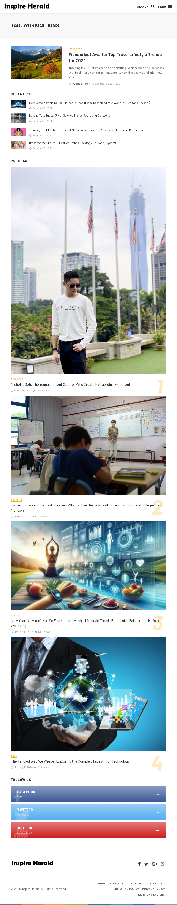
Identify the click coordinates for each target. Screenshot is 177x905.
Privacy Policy (153, 889)
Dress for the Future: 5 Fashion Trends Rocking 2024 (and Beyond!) (72, 143)
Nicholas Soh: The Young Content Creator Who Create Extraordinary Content (70, 384)
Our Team (133, 883)
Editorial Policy (126, 889)
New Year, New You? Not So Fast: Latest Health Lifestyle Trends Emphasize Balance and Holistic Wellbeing (85, 623)
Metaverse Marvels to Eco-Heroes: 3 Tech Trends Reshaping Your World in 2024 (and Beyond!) (89, 102)
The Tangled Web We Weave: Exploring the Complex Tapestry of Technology (70, 761)
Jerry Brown (81, 83)
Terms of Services (150, 894)
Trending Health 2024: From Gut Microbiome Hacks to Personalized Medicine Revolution (86, 130)
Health (16, 615)
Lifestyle (75, 48)
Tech (14, 756)
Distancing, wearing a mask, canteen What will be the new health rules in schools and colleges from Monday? (87, 507)
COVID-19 (16, 499)
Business (17, 379)
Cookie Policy (154, 883)
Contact (116, 883)
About (102, 883)
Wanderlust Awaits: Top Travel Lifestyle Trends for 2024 (115, 57)
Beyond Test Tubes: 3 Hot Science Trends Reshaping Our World (69, 115)
